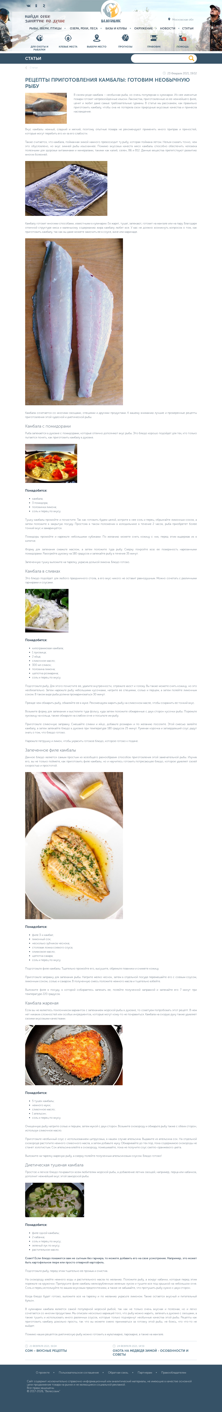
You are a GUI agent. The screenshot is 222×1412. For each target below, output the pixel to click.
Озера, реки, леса (84, 28)
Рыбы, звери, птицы (45, 28)
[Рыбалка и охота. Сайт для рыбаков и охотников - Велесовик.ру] (111, 11)
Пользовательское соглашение (79, 1372)
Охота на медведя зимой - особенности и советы (151, 1350)
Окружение (143, 28)
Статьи (188, 28)
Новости (167, 28)
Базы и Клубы (116, 28)
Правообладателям (173, 1372)
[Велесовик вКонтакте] (28, 5)
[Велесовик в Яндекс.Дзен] (43, 5)
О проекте (43, 1372)
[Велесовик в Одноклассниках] (36, 5)
